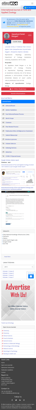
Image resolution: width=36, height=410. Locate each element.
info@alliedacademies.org (12, 393)
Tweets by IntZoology (7, 323)
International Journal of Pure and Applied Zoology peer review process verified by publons (17, 188)
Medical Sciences (8, 348)
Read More (7, 256)
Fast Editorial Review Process (14, 114)
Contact (3, 372)
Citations (8, 122)
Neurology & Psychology (10, 351)
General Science (8, 341)
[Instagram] (23, 400)
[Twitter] (16, 400)
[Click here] (18, 177)
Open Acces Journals (6, 365)
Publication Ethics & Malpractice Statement (19, 131)
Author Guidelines (11, 110)
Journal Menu (6, 98)
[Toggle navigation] (32, 3)
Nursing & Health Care (10, 353)
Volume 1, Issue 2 (8, 275)
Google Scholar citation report (10, 160)
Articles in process (11, 139)
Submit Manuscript (11, 135)
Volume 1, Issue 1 (8, 277)
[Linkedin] (20, 400)
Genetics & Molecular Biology (12, 343)
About (7, 41)
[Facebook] (12, 400)
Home (3, 362)
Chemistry (6, 330)
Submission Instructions (7, 367)
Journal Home (7, 101)
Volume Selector (10, 143)
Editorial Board (10, 106)
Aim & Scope (9, 118)
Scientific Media (17, 41)
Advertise (8, 152)
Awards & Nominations (18, 93)
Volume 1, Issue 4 (8, 271)
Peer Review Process (11, 127)
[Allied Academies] (9, 3)
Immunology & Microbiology (11, 346)
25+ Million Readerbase (18, 89)
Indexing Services (10, 148)
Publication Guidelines (7, 370)
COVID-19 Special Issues (13, 156)
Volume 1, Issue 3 (8, 273)
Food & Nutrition (8, 338)
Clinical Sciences (8, 336)
